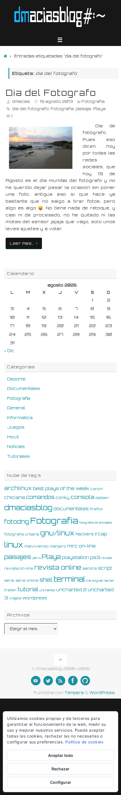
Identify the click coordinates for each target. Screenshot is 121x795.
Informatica (20, 417)
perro (36, 558)
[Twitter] (48, 680)
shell (46, 580)
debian (102, 497)
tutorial (28, 589)
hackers (84, 533)
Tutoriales (18, 456)
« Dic (9, 350)
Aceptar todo (60, 755)
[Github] (85, 680)
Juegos (15, 426)
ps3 (95, 557)
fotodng (16, 521)
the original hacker (100, 581)
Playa (99, 109)
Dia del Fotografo (51, 92)
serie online (27, 580)
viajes (15, 598)
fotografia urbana (21, 534)
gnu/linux (57, 533)
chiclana (14, 497)
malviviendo (36, 546)
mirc (72, 546)
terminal (69, 578)
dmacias (21, 101)
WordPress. (102, 692)
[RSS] (60, 680)
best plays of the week (61, 488)
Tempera (74, 692)
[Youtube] (36, 680)
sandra (89, 568)
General (16, 407)
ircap (101, 534)
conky (63, 497)
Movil (13, 436)
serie (9, 580)
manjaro (58, 546)
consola (82, 497)
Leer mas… (22, 243)
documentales (71, 508)
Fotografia (93, 101)
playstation (75, 557)
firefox (96, 509)
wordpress (34, 597)
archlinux (18, 488)
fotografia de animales (95, 522)
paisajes (17, 556)
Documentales (23, 388)
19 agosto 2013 (56, 101)
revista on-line (18, 568)
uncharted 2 (71, 589)
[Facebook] (73, 680)
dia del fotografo (30, 109)
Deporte (16, 378)
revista (107, 558)
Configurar (60, 782)
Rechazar (60, 768)
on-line (87, 546)
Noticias (16, 446)
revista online (57, 567)
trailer (10, 590)
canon (96, 488)
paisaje (83, 109)
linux (13, 544)
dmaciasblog (28, 507)
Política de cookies (84, 741)
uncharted (47, 590)
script (105, 568)
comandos (40, 497)
